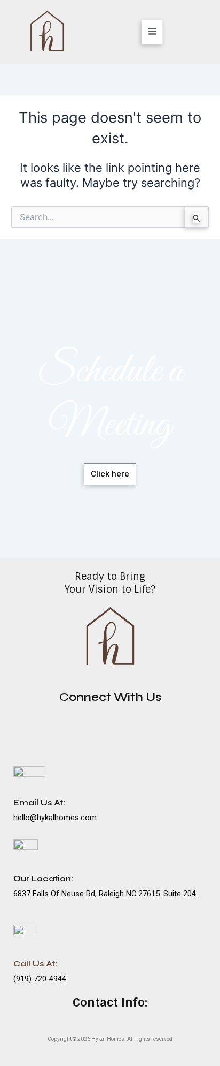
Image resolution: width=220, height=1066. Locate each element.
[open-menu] (152, 32)
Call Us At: (35, 963)
